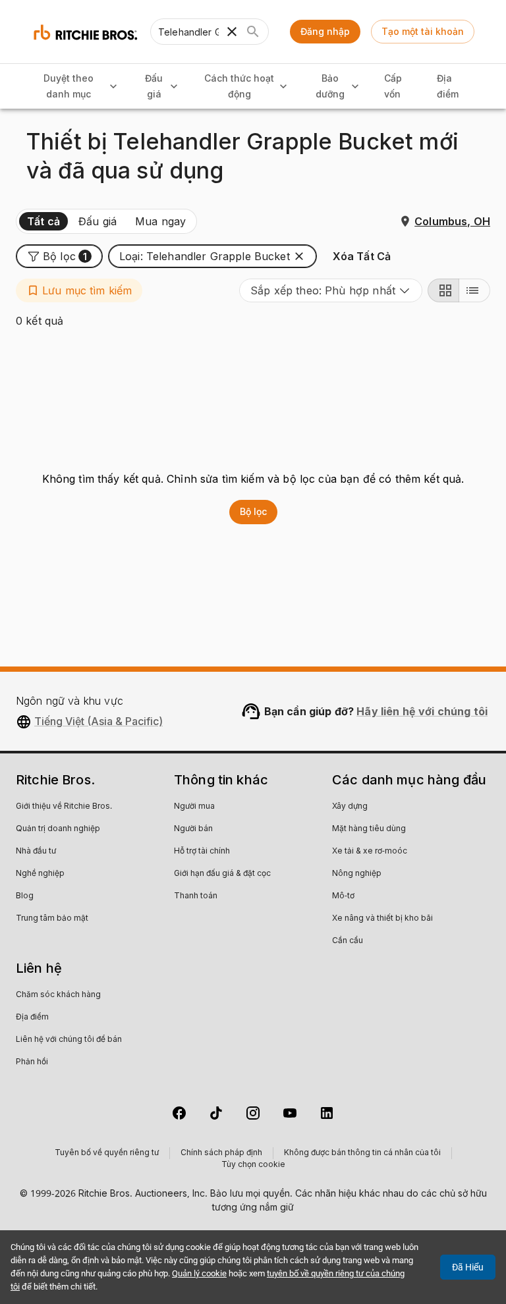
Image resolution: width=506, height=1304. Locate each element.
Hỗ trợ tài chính (202, 851)
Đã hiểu (468, 1267)
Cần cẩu (347, 941)
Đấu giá (154, 86)
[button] (59, 256)
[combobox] (330, 290)
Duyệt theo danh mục (68, 86)
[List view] (474, 290)
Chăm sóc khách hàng (58, 995)
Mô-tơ (343, 896)
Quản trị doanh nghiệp (58, 829)
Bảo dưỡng (330, 86)
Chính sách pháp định (221, 1153)
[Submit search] (253, 32)
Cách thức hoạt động (239, 86)
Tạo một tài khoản (422, 31)
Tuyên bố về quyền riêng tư (107, 1153)
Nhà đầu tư (36, 851)
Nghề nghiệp (40, 874)
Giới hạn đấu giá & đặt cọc (222, 874)
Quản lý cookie (199, 1273)
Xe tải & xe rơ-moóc (369, 851)
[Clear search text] (232, 32)
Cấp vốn (393, 86)
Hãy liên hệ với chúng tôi (422, 711)
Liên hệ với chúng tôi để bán (69, 1040)
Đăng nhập (325, 31)
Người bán (193, 829)
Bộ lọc (253, 511)
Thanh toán (195, 896)
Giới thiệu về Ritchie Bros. (64, 807)
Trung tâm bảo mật (52, 919)
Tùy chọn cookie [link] (253, 1165)
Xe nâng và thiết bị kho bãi (382, 919)
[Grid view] (443, 290)
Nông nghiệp (356, 874)
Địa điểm (448, 86)
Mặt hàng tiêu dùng (369, 829)
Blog (25, 896)
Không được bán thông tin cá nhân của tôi (362, 1153)
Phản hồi (32, 1062)
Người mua (194, 807)
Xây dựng (350, 807)
